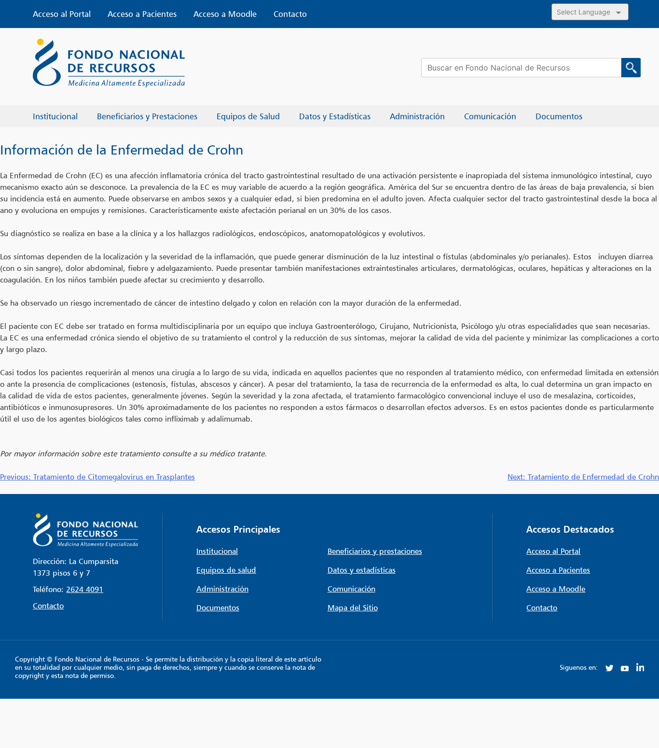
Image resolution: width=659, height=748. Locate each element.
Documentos (217, 607)
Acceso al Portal (62, 14)
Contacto (290, 14)
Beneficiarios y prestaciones (375, 551)
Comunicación (351, 588)
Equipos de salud (226, 570)
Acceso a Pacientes (142, 14)
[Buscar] (631, 67)
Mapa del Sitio (353, 607)
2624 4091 (84, 589)
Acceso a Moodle (225, 14)
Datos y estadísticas (362, 570)
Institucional (217, 551)
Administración (222, 588)
